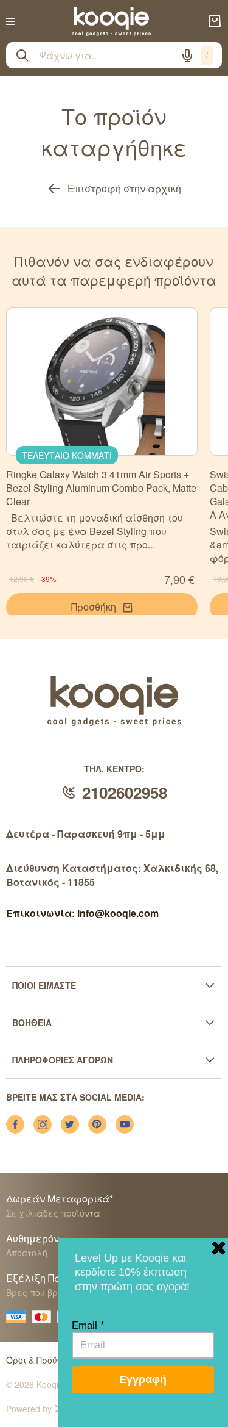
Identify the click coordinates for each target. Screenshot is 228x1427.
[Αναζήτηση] (22, 55)
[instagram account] (42, 1124)
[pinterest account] (97, 1124)
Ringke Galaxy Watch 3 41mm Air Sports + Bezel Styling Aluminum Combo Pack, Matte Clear (101, 487)
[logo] (111, 21)
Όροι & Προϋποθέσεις (51, 1360)
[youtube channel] (125, 1124)
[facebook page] (15, 1124)
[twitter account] (70, 1124)
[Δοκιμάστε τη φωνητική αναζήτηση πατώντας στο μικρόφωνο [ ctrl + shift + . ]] (187, 55)
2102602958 (124, 792)
